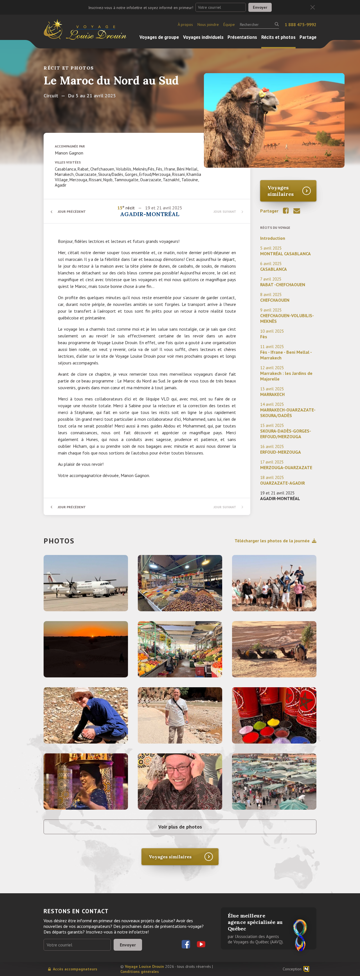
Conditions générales (139, 971)
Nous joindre (208, 24)
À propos (185, 24)
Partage (308, 37)
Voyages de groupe (159, 37)
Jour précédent (72, 211)
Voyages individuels (203, 37)
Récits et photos (278, 37)
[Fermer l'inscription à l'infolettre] (312, 7)
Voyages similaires (280, 190)
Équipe (229, 24)
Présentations (242, 37)
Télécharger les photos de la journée (272, 540)
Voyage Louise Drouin (144, 966)
